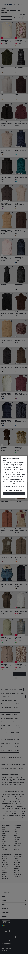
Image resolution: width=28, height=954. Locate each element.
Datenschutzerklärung (13, 486)
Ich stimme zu (14, 493)
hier (14, 483)
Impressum (21, 486)
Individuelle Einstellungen (14, 490)
